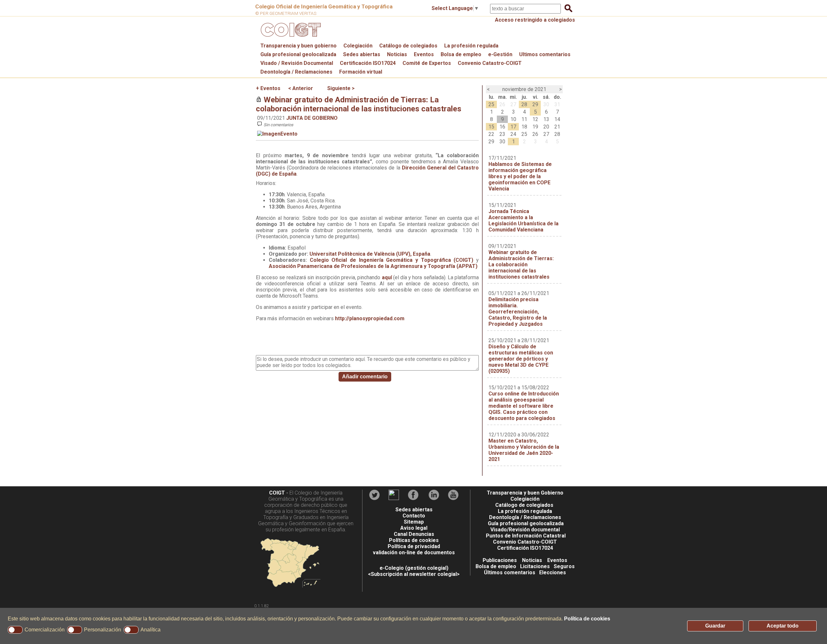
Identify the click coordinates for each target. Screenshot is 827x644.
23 (502, 134)
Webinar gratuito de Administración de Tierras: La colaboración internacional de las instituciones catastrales (358, 104)
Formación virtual (360, 72)
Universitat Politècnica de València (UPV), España (369, 254)
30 (546, 104)
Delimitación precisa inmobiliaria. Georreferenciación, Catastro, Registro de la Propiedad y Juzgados (517, 311)
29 (535, 104)
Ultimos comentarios (545, 54)
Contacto (414, 516)
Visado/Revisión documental (525, 529)
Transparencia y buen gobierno (298, 46)
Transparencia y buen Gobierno (525, 493)
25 (491, 104)
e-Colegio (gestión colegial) (414, 568)
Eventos (424, 54)
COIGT (277, 493)
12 (535, 119)
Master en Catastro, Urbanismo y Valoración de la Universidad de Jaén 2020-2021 (523, 450)
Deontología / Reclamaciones (296, 72)
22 (491, 134)
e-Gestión (500, 54)
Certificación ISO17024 (368, 63)
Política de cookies (587, 618)
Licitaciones (535, 566)
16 (502, 127)
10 (513, 119)
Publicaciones (500, 560)
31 (557, 104)
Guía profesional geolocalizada (298, 54)
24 (513, 134)
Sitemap (414, 522)
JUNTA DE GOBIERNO (312, 118)
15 (491, 127)
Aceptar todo (783, 626)
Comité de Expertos (427, 63)
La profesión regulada (471, 46)
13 (546, 119)
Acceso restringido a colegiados (535, 20)
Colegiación (357, 46)
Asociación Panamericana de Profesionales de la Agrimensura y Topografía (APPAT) (373, 266)
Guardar (715, 626)
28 (524, 104)
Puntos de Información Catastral (526, 536)
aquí (387, 277)
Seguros (564, 566)
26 (502, 104)
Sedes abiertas (361, 54)
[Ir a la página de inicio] (290, 38)
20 (546, 127)
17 (513, 127)
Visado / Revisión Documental (296, 63)
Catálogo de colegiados (408, 46)
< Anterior (300, 88)
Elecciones (552, 572)
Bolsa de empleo (461, 54)
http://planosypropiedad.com (369, 318)
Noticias (397, 54)
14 (557, 119)
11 (524, 119)
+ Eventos (268, 88)
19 (535, 127)
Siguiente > (341, 88)
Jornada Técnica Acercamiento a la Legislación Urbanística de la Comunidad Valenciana (523, 220)
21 (557, 127)
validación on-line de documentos (414, 552)
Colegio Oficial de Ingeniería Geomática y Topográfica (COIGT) (392, 260)
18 (524, 127)
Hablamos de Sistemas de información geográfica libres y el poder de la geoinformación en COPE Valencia (520, 176)
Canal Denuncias (414, 534)
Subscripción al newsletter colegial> (415, 574)
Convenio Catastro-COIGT (490, 63)
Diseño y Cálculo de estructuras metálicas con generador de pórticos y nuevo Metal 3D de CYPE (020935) (520, 358)
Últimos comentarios (509, 572)
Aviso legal (413, 528)
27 (513, 104)
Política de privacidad (414, 546)
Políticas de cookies (414, 540)
